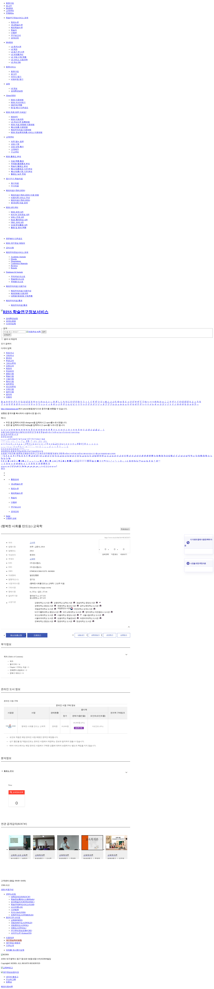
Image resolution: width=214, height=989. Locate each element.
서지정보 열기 (129, 626)
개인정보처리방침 (14, 940)
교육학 (32, 559)
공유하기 (109, 635)
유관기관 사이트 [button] (13, 917)
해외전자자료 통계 (14, 301)
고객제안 (15, 149)
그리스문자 (11, 363)
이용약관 (10, 938)
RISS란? (14, 117)
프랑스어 (10, 366)
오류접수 (123, 635)
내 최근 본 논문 (17, 52)
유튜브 (9, 982)
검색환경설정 (17, 91)
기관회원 (15, 910)
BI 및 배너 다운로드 (19, 108)
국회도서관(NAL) (18, 928)
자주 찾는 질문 (17, 141)
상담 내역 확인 (17, 147)
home (8, 516)
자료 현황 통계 (17, 161)
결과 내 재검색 (10, 339)
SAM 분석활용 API (19, 225)
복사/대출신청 (16, 635)
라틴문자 (10, 384)
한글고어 (10, 361)
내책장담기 (95, 635)
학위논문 (15, 22)
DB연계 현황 (16, 105)
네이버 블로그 (12, 977)
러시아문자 (11, 387)
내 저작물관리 (17, 54)
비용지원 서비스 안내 (20, 198)
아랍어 (9, 397)
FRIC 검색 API (17, 222)
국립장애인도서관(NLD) (21, 923)
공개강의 (15, 38)
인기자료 (15, 186)
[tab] (9, 771)
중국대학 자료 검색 (19, 203)
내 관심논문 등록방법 (20, 122)
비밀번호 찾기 (17, 79)
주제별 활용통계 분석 (20, 164)
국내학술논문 (17, 25)
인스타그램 (11, 979)
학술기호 (10, 376)
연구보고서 (16, 35)
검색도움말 (11, 321)
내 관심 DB (16, 62)
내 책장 (14, 49)
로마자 (9, 394)
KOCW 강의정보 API (20, 215)
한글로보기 (125, 529)
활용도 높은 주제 (18, 174)
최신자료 (15, 183)
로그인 (9, 6)
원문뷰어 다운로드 (14, 239)
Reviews (14, 266)
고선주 (32, 543)
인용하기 (37, 635)
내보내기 (81, 635)
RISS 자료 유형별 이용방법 (22, 125)
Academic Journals (18, 257)
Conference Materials (19, 263)
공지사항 (10, 248)
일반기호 (10, 392)
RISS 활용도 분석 (13, 156)
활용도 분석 (9, 771)
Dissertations (16, 261)
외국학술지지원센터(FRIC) (22, 902)
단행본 (14, 33)
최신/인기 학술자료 (14, 179)
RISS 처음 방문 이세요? (16, 112)
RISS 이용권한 (17, 119)
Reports (14, 268)
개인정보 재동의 (13, 943)
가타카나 (10, 355)
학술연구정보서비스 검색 (17, 18)
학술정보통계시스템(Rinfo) (22, 899)
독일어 (9, 368)
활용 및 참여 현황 (18, 228)
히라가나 (10, 353)
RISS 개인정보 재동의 (15, 243)
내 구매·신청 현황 (18, 57)
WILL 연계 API (17, 217)
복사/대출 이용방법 (19, 127)
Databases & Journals (14, 272)
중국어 (9, 358)
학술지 (14, 30)
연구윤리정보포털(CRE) (21, 930)
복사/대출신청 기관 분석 (21, 171)
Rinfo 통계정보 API (19, 220)
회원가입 (10, 3)
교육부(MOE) (17, 920)
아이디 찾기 (16, 77)
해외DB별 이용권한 (19, 293)
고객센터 (10, 11)
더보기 (126, 654)
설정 (8, 84)
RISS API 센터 (12, 207)
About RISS (11, 95)
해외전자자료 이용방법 (21, 130)
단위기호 (10, 389)
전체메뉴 (10, 13)
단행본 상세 (11, 518)
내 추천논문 (16, 47)
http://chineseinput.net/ (10, 409)
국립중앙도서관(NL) (20, 925)
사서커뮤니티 (17, 907)
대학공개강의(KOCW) (20, 897)
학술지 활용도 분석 (19, 166)
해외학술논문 (17, 27)
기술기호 (10, 379)
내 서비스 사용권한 (19, 60)
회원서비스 (11, 67)
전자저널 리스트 (18, 276)
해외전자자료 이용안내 (16, 286)
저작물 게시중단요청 (15, 950)
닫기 (3, 468)
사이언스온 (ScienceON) (21, 933)
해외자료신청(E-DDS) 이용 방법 (25, 195)
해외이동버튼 (7, 987)
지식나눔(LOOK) (18, 912)
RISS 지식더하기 (18, 102)
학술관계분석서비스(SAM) (22, 904)
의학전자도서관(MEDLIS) (22, 915)
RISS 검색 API (17, 212)
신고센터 (15, 152)
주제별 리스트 (17, 282)
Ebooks (14, 259)
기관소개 (10, 945)
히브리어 (10, 371)
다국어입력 (11, 324)
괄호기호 (10, 374)
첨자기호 (10, 381)
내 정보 (14, 88)
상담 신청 (15, 144)
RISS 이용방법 (17, 100)
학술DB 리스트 (17, 279)
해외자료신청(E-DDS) (15, 190)
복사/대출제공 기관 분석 (21, 169)
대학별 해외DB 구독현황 (22, 296)
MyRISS (9, 8)
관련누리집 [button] (11, 894)
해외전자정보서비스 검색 (17, 252)
